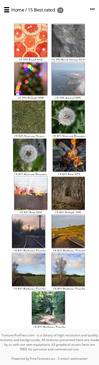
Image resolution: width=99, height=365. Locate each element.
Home (17, 10)
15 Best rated (41, 10)
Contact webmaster (73, 358)
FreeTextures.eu (42, 358)
